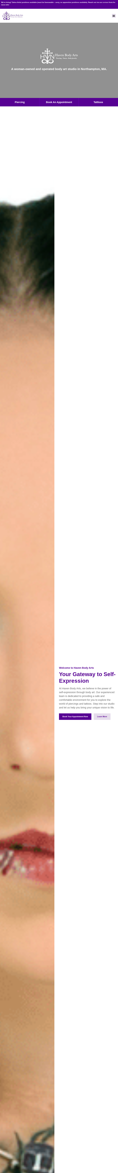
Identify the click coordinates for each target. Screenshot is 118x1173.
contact (106, 2)
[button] (114, 16)
